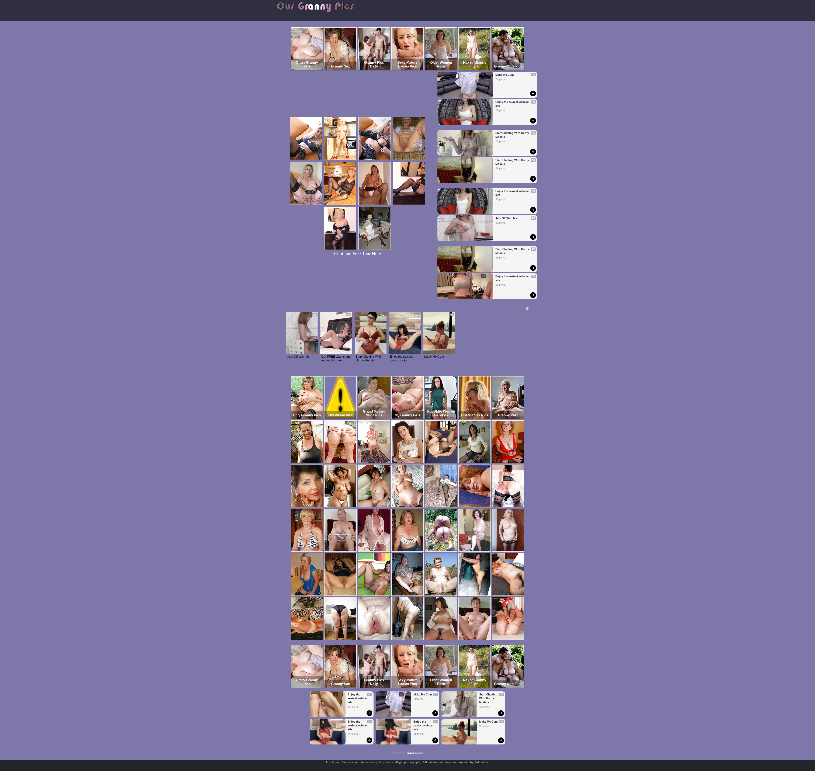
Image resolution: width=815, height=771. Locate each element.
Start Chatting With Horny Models (512, 134)
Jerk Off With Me (506, 218)
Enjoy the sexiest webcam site (512, 103)
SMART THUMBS (415, 753)
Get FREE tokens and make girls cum (336, 358)
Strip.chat (500, 79)
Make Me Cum (504, 74)
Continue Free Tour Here (357, 253)
